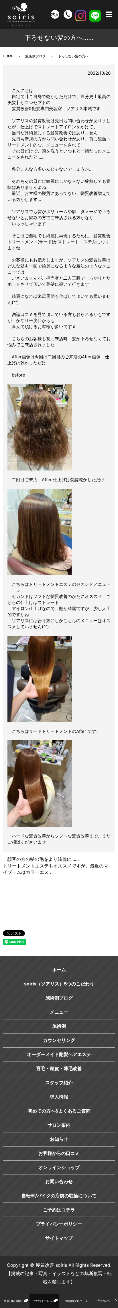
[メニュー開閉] (109, 14)
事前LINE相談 (13, 1301)
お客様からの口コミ (59, 1153)
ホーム (59, 969)
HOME (8, 56)
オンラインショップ (59, 1167)
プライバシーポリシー (59, 1224)
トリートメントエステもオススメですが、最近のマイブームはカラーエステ (55, 869)
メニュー (59, 1012)
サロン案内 (59, 1125)
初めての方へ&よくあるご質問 (59, 1111)
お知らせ (59, 1139)
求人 (55, 14)
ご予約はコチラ (59, 1210)
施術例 (59, 1026)
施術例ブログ (73, 1301)
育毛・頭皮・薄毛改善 (59, 1068)
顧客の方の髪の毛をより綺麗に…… (43, 859)
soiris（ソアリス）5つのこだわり (59, 984)
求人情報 (59, 1097)
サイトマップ (59, 1238)
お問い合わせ (59, 1181)
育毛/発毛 (103, 1301)
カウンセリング (59, 1040)
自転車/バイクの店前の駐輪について (59, 1195)
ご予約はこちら (42, 1301)
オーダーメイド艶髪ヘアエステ (59, 1054)
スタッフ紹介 (59, 1082)
